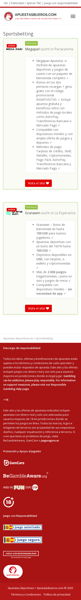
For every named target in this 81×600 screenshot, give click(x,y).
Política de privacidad (57, 594)
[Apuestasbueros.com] (34, 16)
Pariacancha (63, 49)
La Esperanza (64, 213)
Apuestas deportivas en (18, 338)
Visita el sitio (37, 183)
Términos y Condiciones (26, 594)
